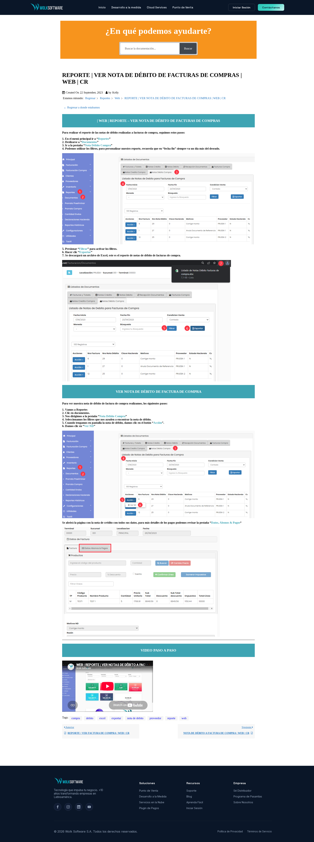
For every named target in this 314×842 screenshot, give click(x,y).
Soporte (191, 790)
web (184, 718)
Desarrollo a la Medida (152, 796)
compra (75, 718)
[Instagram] (68, 807)
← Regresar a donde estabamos (82, 107)
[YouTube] (89, 807)
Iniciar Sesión (241, 7)
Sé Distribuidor (242, 790)
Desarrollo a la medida (126, 7)
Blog (189, 796)
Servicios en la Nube (151, 802)
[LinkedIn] (78, 807)
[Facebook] (57, 807)
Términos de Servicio (259, 831)
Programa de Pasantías (248, 796)
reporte (171, 718)
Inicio (102, 7)
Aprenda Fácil (194, 802)
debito (89, 718)
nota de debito (135, 718)
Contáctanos (271, 7)
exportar (116, 718)
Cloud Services (157, 7)
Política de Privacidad (230, 831)
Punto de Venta (182, 7)
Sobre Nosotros (243, 802)
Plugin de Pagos (149, 808)
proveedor (155, 718)
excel (102, 718)
